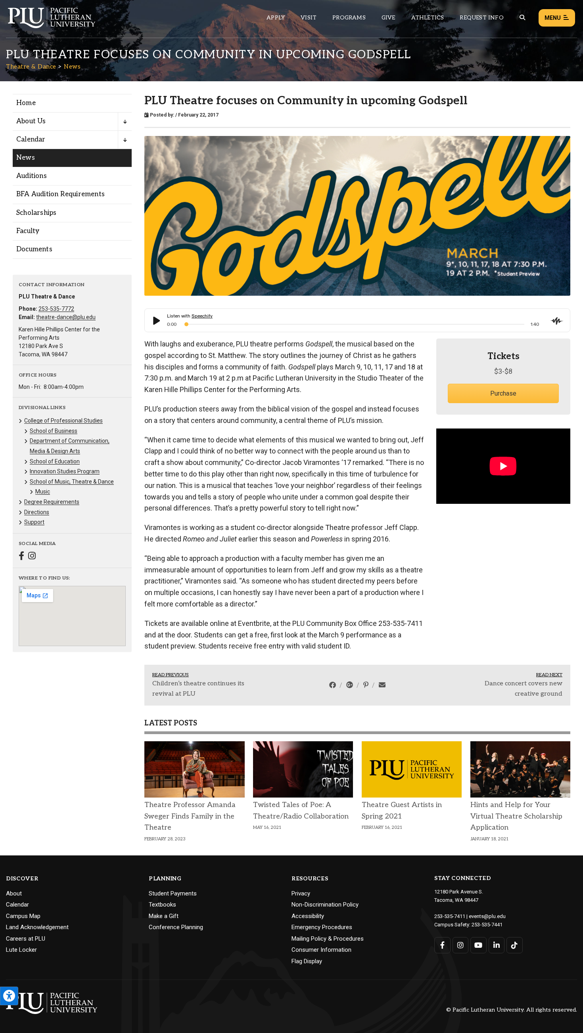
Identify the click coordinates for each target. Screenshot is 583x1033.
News (72, 66)
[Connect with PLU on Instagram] (461, 945)
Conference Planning (176, 927)
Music (42, 491)
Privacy (301, 893)
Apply (276, 17)
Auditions (31, 176)
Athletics (427, 17)
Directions (36, 512)
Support (34, 522)
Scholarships (36, 213)
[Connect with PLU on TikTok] (514, 945)
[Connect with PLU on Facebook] (442, 945)
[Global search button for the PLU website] (522, 17)
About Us (31, 121)
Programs (349, 17)
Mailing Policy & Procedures (328, 938)
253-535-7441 (487, 925)
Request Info (481, 17)
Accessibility (308, 916)
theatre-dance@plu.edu (66, 317)
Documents (34, 249)
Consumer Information (321, 949)
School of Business (53, 431)
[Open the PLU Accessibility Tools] (9, 996)
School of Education (55, 461)
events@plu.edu (487, 916)
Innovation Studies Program (65, 471)
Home (26, 103)
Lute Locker (21, 949)
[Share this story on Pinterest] (366, 685)
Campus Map (23, 916)
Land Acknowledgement (37, 927)
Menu (553, 18)
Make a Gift (163, 916)
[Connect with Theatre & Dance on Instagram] (32, 556)
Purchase (503, 393)
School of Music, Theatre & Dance (72, 481)
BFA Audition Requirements (60, 194)
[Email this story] (382, 685)
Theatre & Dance (31, 66)
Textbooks (162, 904)
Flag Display (307, 961)
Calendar (31, 139)
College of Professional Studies (63, 420)
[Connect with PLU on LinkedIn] (497, 945)
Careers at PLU (25, 938)
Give (388, 17)
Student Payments (173, 893)
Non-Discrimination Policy (325, 904)
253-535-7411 (449, 916)
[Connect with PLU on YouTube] (478, 945)
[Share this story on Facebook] (333, 685)
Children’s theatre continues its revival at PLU (198, 689)
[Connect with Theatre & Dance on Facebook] (21, 556)
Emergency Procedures (322, 927)
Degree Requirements (51, 502)
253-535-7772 (56, 309)
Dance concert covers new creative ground (523, 689)
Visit (308, 17)
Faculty (27, 231)
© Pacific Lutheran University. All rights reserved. (511, 1010)
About (14, 893)
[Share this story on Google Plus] (350, 685)
